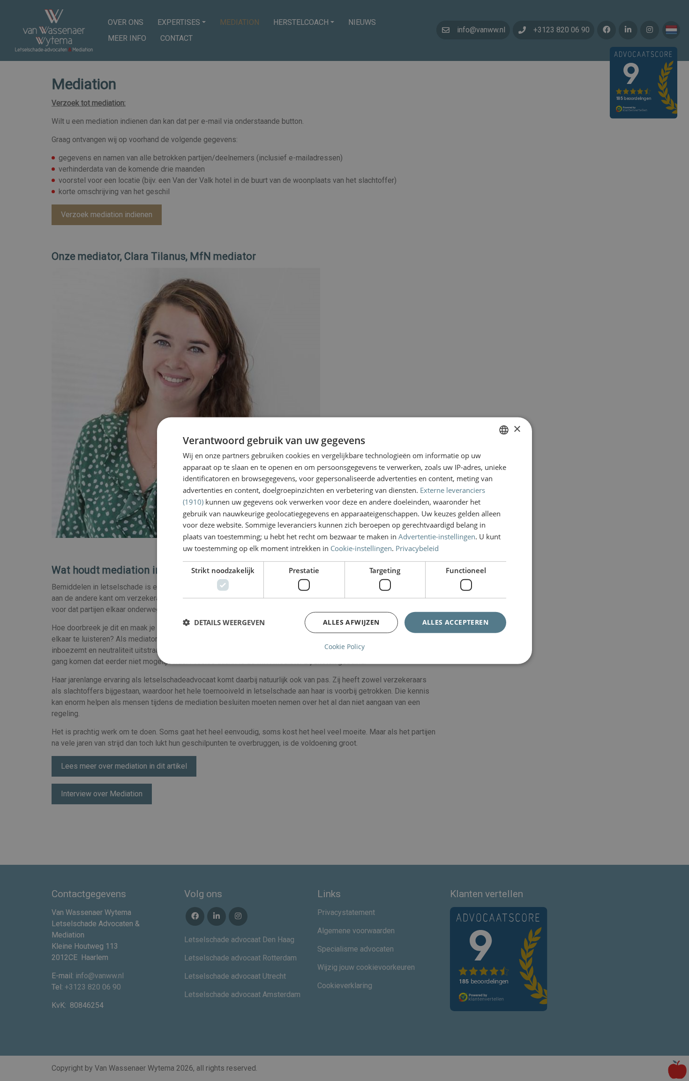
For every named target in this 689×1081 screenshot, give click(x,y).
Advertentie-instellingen (436, 536)
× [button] (516, 429)
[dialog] (344, 540)
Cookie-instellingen (361, 548)
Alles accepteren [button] (455, 622)
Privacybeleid (417, 548)
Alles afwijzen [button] (351, 622)
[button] (224, 622)
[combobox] (504, 429)
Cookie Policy (344, 647)
